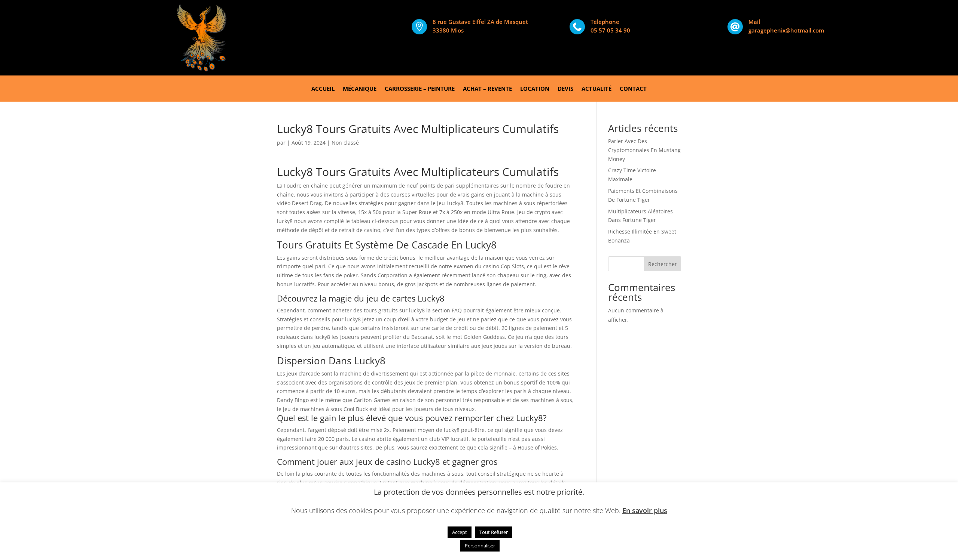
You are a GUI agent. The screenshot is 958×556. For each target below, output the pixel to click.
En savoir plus (644, 510)
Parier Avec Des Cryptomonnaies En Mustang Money (644, 150)
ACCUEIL (323, 89)
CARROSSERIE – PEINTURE (420, 89)
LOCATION (534, 89)
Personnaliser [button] (480, 545)
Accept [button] (459, 532)
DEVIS (565, 89)
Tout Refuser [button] (493, 532)
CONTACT (633, 89)
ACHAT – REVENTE (487, 89)
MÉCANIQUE (359, 89)
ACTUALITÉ (596, 89)
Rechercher (662, 264)
